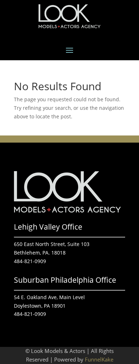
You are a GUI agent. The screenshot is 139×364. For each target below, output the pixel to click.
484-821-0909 (30, 261)
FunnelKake (99, 359)
